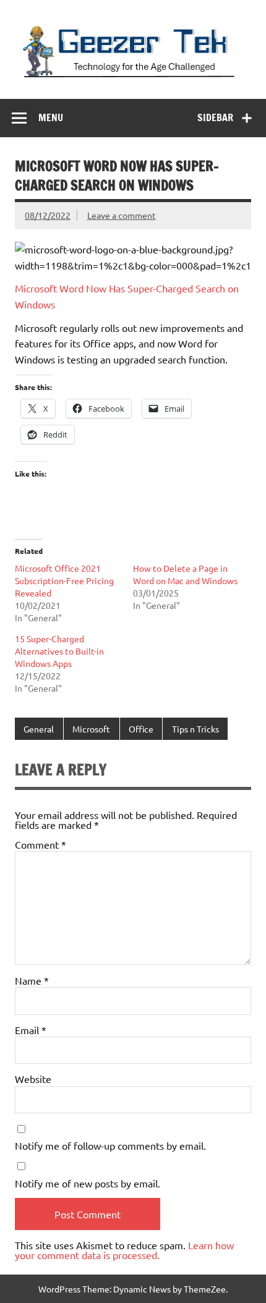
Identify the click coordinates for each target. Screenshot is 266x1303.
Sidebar (215, 117)
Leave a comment (121, 215)
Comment (40, 844)
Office (141, 728)
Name (32, 980)
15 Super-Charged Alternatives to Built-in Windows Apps (59, 651)
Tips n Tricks (195, 728)
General (39, 728)
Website (33, 1079)
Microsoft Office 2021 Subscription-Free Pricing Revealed (64, 580)
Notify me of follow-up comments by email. (110, 1145)
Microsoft (91, 728)
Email (30, 1030)
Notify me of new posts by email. (87, 1183)
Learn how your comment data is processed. (124, 1250)
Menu (50, 117)
